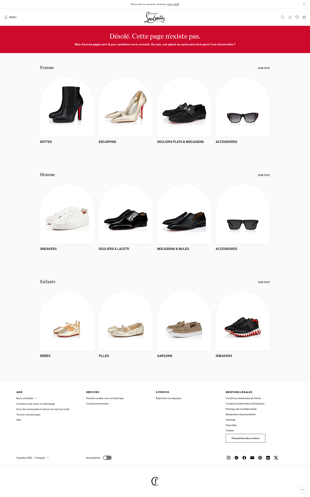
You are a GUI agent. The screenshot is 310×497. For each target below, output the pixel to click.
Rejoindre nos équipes (168, 398)
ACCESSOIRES (226, 142)
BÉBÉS (45, 356)
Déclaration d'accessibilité (241, 414)
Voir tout (264, 68)
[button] (302, 489)
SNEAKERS (224, 356)
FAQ (18, 419)
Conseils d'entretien (97, 403)
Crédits (230, 430)
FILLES (104, 356)
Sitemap (230, 419)
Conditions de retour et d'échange (35, 403)
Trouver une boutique (28, 414)
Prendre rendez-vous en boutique (105, 398)
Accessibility (93, 457)
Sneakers (48, 249)
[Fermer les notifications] (304, 4)
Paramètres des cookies (245, 438)
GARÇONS (164, 356)
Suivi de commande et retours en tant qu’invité (42, 409)
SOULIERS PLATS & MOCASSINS (180, 142)
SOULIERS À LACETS (114, 249)
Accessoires (226, 249)
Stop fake (231, 425)
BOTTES (46, 142)
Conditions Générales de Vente (243, 398)
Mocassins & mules (173, 249)
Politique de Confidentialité (241, 409)
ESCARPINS (107, 142)
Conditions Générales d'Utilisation (245, 403)
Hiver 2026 (173, 4)
